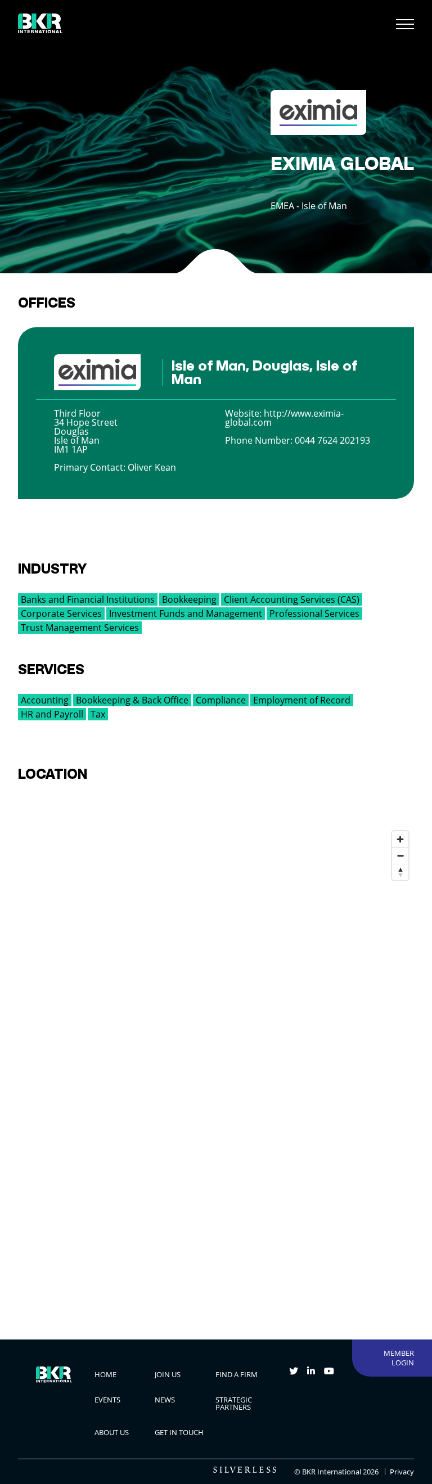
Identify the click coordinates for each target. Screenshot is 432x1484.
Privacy (402, 1472)
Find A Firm (236, 1374)
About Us (111, 1432)
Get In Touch (179, 1432)
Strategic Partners (233, 1403)
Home (105, 1374)
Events (107, 1399)
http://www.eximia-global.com (284, 417)
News (165, 1399)
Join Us (168, 1374)
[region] (216, 1060)
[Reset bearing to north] (400, 872)
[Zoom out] (400, 855)
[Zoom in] (400, 839)
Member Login (399, 1357)
